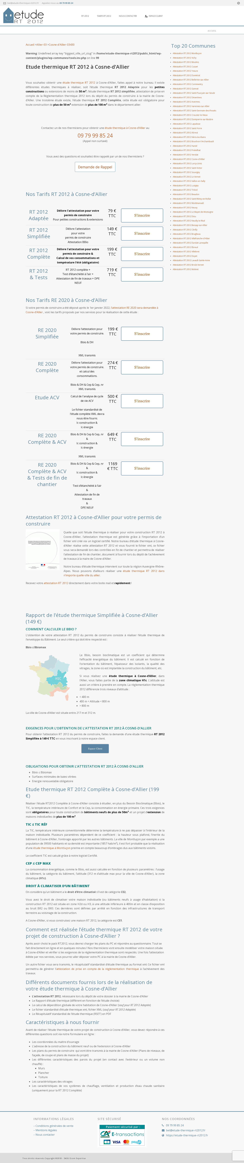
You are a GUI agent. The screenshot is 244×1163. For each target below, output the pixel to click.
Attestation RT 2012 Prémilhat (187, 150)
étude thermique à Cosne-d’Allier (125, 128)
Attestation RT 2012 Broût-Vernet (188, 264)
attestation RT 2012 (56, 583)
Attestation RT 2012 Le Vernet (186, 176)
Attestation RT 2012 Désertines (187, 97)
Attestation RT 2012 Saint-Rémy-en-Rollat (192, 198)
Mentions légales (46, 1130)
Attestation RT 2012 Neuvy (185, 207)
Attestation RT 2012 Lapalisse (186, 123)
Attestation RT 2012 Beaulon (186, 194)
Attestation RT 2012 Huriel (185, 145)
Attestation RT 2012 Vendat (185, 154)
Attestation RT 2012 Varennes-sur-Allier (191, 106)
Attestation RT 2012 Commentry (188, 84)
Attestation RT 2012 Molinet (186, 269)
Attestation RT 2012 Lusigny (186, 185)
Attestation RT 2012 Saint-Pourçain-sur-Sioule (194, 93)
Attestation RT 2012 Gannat (185, 88)
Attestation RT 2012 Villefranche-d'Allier (191, 238)
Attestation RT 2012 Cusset (185, 66)
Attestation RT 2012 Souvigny (186, 172)
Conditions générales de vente (54, 1126)
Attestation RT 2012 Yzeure (185, 71)
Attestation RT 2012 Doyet (185, 256)
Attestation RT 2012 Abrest (185, 132)
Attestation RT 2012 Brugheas (187, 234)
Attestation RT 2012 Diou (184, 216)
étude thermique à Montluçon (51, 848)
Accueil (30, 44)
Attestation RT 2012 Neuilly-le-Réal (189, 220)
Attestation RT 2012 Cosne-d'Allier (189, 159)
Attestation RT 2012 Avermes (186, 101)
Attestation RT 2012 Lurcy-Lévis (187, 163)
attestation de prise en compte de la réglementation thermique (97, 969)
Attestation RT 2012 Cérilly (185, 229)
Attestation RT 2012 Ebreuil (185, 247)
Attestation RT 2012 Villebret (186, 251)
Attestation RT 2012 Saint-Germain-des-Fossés (194, 110)
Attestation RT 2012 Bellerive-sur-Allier (191, 79)
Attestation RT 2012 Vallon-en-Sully (189, 181)
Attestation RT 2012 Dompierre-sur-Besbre (193, 119)
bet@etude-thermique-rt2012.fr (23, 2)
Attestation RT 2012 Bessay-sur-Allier (190, 225)
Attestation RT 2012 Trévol (185, 189)
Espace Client (156, 16)
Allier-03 (41, 44)
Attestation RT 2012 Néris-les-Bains (189, 137)
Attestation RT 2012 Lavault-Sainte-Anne (191, 260)
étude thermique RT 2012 (79, 82)
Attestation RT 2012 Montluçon (187, 53)
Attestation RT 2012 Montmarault (188, 203)
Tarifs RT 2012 (104, 16)
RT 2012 (85, 16)
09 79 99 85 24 (66, 3)
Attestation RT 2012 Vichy (184, 57)
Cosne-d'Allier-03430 (62, 44)
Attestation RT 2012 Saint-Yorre (187, 128)
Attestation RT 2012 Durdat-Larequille (190, 242)
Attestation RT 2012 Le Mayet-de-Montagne (193, 212)
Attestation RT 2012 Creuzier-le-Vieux (190, 115)
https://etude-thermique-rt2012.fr (187, 1135)
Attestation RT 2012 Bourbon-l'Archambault (193, 141)
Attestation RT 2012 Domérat (186, 75)
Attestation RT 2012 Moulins (186, 62)
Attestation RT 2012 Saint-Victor (187, 168)
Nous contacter (128, 16)
